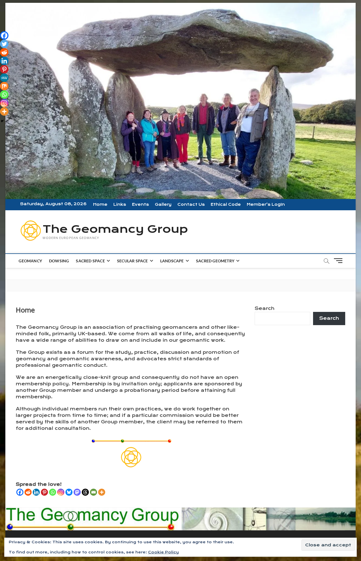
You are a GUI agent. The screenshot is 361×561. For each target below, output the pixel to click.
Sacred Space (90, 260)
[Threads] (85, 492)
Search (264, 308)
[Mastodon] (77, 492)
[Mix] (4, 86)
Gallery (163, 204)
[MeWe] (4, 77)
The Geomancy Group (115, 229)
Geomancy (30, 260)
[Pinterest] (44, 492)
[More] (101, 492)
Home (100, 204)
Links (119, 204)
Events (140, 204)
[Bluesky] (68, 492)
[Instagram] (60, 492)
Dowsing (59, 260)
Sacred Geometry (215, 260)
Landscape (172, 260)
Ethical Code (226, 204)
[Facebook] (19, 492)
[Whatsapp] (52, 492)
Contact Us (191, 204)
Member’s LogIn (266, 204)
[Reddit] (28, 492)
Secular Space (132, 260)
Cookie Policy (163, 552)
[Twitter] (4, 44)
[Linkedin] (36, 492)
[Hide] (2, 121)
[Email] (93, 492)
